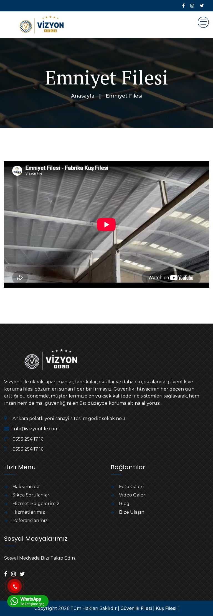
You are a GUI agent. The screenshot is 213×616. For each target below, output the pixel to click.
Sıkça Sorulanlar (30, 495)
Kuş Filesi (166, 608)
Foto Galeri (131, 486)
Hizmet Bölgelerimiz (35, 503)
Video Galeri (133, 495)
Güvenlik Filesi (136, 608)
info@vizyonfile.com (35, 428)
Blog (124, 503)
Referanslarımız (30, 520)
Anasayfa (83, 96)
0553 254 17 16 (27, 439)
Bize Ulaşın (131, 512)
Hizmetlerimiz (28, 512)
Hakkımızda (25, 486)
